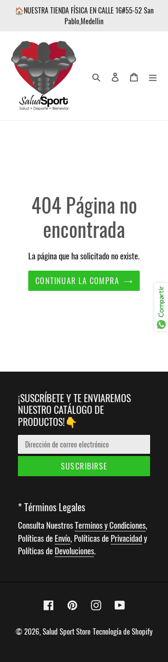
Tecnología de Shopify (123, 631)
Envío (62, 537)
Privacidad (126, 537)
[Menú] (152, 76)
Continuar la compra (77, 280)
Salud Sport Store (66, 631)
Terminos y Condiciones (110, 524)
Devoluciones (74, 550)
